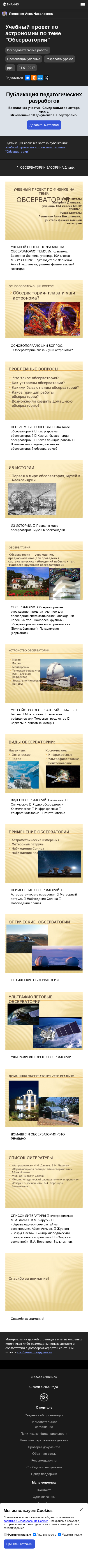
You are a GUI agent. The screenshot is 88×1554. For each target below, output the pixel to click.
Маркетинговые (72, 1534)
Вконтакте (44, 1490)
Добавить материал (44, 125)
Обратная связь (44, 1453)
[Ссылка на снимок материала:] (44, 211)
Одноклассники (44, 1497)
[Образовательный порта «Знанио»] (11, 4)
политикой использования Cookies (26, 1521)
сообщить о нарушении (34, 1352)
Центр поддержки (44, 1474)
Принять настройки (19, 1544)
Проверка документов (44, 1447)
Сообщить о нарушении (44, 1467)
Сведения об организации (44, 1415)
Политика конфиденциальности (44, 1433)
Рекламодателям (44, 1460)
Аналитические (46, 1534)
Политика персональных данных (44, 1440)
